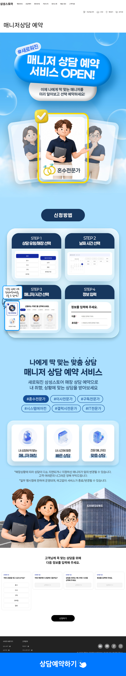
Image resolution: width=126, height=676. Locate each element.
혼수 (16, 585)
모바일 (16, 600)
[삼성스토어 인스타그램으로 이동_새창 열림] (120, 646)
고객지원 (72, 4)
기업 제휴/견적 (90, 12)
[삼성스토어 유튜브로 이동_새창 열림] (100, 646)
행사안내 (37, 4)
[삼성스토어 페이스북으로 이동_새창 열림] (113, 646)
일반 (16, 605)
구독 (16, 595)
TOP (122, 2)
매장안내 (19, 4)
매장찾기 (111, 12)
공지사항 (121, 12)
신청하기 (63, 618)
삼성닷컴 (5, 650)
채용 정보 (63, 4)
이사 (16, 590)
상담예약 (28, 4)
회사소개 (54, 4)
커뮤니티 (45, 4)
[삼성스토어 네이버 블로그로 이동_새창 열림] (107, 646)
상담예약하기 (58, 664)
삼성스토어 (5, 646)
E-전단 (101, 12)
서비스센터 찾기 (26, 650)
